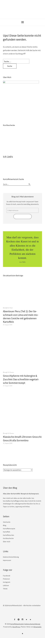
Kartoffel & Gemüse (8, 372)
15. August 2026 (7, 386)
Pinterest (6, 579)
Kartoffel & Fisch (8, 308)
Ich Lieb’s (8, 156)
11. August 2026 (7, 443)
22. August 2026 (7, 325)
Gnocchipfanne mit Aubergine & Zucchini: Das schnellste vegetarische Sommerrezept (21, 379)
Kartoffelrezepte (9, 528)
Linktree (6, 585)
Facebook (6, 576)
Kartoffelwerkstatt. (17, 624)
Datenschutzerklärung (11, 557)
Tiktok (5, 589)
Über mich (6, 541)
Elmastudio (37, 627)
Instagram (6, 582)
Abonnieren (22, 216)
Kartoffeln (6, 532)
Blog (4, 525)
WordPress (16, 627)
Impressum (7, 560)
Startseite (6, 522)
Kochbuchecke (8, 538)
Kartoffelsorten (8, 535)
